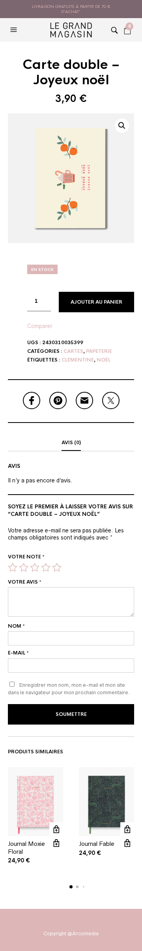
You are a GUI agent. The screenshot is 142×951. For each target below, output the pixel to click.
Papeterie (99, 351)
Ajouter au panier (96, 302)
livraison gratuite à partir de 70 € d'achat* (71, 9)
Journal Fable (96, 843)
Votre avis (24, 582)
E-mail (18, 653)
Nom (16, 626)
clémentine (78, 360)
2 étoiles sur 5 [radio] (23, 567)
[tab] (71, 443)
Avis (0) (71, 442)
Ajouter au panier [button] (56, 829)
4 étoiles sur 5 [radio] (45, 567)
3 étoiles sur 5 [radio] (34, 567)
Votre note (26, 557)
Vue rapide (56, 843)
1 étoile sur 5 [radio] (12, 567)
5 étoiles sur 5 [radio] (57, 567)
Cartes (73, 351)
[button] (14, 30)
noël (103, 360)
